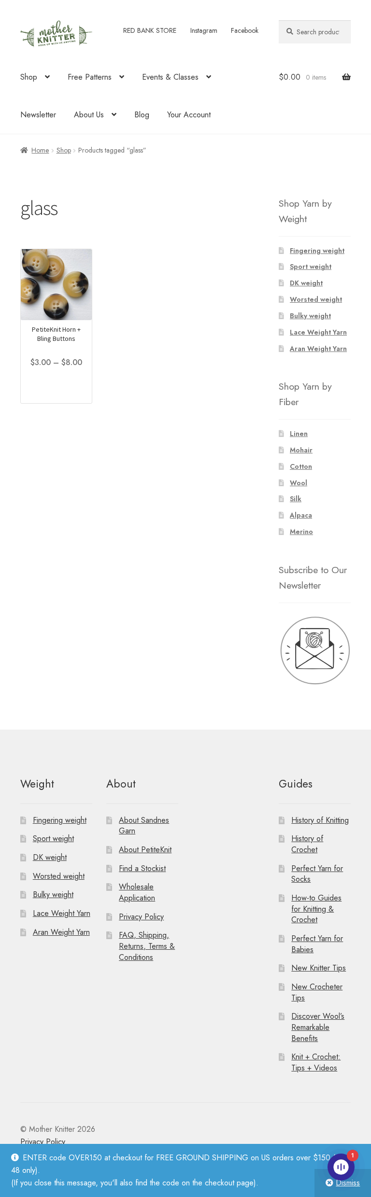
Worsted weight (316, 299)
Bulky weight (310, 316)
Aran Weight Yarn (318, 348)
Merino (301, 531)
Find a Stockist (142, 868)
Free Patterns (90, 77)
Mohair (301, 450)
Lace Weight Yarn (318, 332)
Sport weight (310, 266)
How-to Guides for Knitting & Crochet (316, 908)
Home (40, 150)
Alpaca (301, 515)
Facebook (244, 30)
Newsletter (38, 114)
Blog (141, 114)
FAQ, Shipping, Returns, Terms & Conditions (147, 945)
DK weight (306, 283)
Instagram (203, 30)
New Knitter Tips (318, 967)
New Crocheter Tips (316, 992)
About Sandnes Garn (144, 826)
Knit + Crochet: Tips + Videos (316, 1062)
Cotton (301, 466)
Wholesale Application (137, 892)
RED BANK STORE (149, 30)
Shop (28, 77)
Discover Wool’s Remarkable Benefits (317, 1027)
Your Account (189, 114)
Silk (295, 499)
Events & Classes (170, 77)
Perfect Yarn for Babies (317, 944)
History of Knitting (320, 820)
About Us (89, 114)
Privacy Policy (141, 916)
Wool (298, 483)
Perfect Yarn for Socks (317, 874)
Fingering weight (317, 250)
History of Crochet (307, 844)
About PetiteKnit (145, 849)
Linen (299, 433)
